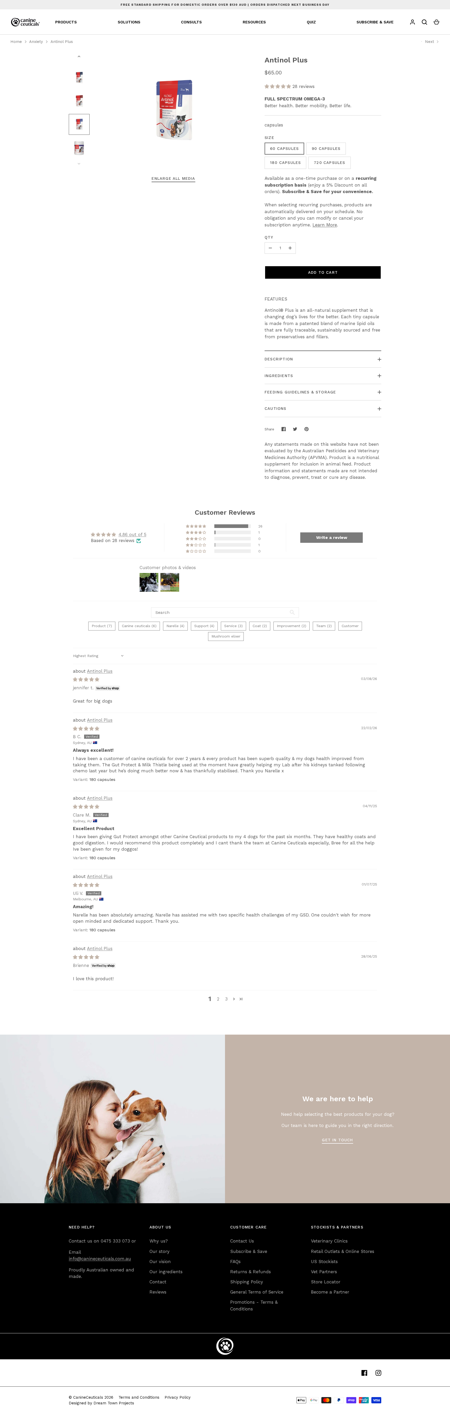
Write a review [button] (331, 537)
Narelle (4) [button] (175, 626)
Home (16, 41)
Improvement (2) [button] (291, 626)
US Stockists (324, 1261)
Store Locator (325, 1281)
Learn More (324, 224)
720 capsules (329, 162)
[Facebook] (364, 1373)
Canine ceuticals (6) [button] (139, 626)
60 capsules (284, 148)
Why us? (158, 1241)
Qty (269, 237)
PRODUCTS (66, 22)
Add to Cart (323, 272)
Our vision (160, 1261)
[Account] (412, 22)
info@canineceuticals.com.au (100, 1258)
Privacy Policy (178, 1397)
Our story (159, 1251)
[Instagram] (378, 1373)
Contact (157, 1281)
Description (279, 359)
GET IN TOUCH (337, 1140)
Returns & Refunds (250, 1271)
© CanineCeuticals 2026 (91, 1397)
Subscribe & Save (248, 1251)
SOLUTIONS (129, 22)
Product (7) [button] (102, 626)
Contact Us (242, 1241)
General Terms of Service (256, 1292)
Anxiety (36, 41)
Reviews (157, 1292)
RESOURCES (254, 22)
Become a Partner (330, 1292)
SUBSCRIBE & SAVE (375, 22)
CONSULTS (191, 22)
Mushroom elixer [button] (225, 636)
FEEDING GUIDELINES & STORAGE (300, 392)
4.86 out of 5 (132, 534)
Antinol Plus (62, 41)
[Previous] (79, 56)
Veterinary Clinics (329, 1241)
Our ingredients (166, 1271)
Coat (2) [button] (260, 626)
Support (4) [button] (204, 626)
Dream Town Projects (113, 1403)
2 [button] (218, 999)
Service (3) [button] (233, 626)
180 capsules (285, 162)
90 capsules (326, 148)
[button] (278, 86)
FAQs (235, 1261)
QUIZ (311, 22)
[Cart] (436, 22)
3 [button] (226, 999)
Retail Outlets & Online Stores (342, 1251)
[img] (86, 679)
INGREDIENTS (279, 375)
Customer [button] (350, 626)
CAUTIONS (275, 408)
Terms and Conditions (138, 1397)
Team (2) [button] (324, 626)
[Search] (424, 22)
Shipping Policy (246, 1281)
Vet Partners (324, 1271)
